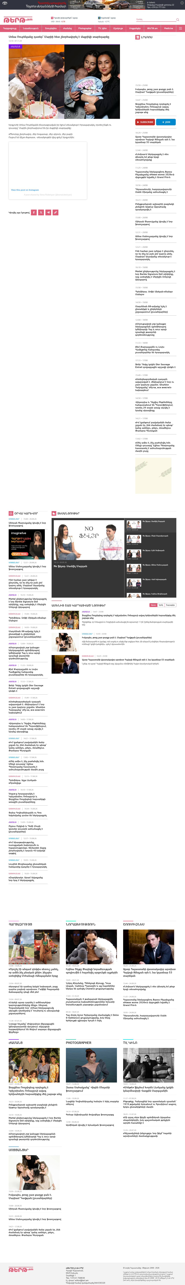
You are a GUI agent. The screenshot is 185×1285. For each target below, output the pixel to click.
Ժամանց (15, 46)
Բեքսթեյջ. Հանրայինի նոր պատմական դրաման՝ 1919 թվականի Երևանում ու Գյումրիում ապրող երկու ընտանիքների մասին (149, 1104)
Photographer (78, 1042)
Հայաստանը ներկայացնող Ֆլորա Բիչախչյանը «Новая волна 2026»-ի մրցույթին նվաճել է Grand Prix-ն (154, 174)
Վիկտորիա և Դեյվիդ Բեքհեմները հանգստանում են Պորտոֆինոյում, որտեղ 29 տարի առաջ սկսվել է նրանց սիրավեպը (154, 406)
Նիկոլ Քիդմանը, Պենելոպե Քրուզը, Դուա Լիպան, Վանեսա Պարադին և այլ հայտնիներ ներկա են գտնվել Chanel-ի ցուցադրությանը (90, 986)
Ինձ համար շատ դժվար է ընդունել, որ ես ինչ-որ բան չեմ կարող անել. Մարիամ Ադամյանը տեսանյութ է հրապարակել (154, 255)
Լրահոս (146, 37)
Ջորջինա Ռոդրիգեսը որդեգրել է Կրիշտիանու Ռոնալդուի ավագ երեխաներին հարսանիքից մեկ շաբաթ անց (153, 108)
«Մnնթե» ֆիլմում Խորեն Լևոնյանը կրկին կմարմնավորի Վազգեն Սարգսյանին (148, 1089)
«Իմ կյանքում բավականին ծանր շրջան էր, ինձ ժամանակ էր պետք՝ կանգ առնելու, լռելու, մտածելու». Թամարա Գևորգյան (154, 426)
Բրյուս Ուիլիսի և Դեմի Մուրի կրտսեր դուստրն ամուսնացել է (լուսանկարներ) (26, 829)
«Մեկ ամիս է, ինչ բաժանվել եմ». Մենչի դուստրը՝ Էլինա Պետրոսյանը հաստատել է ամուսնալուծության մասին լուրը (154, 446)
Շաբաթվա (170, 605)
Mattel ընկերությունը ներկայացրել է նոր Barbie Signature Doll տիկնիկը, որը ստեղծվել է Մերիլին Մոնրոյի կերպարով (155, 275)
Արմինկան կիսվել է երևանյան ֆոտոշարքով (90, 1125)
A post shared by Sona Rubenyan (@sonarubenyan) (48, 195)
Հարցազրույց (20, 924)
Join (167, 122)
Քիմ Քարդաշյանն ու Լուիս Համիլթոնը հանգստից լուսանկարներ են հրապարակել (152, 349)
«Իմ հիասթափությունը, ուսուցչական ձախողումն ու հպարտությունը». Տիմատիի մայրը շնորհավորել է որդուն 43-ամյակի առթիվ (27, 848)
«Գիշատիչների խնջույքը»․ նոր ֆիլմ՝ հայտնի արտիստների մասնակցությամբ (147, 1134)
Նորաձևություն (81, 924)
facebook (34, 212)
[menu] (180, 28)
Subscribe (146, 122)
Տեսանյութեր (68, 513)
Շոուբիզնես (14, 576)
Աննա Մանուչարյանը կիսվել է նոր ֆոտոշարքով (154, 237)
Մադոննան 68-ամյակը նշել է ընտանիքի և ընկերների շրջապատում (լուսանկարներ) (151, 309)
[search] (177, 19)
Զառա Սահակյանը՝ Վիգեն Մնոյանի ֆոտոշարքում (88, 1089)
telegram (48, 212)
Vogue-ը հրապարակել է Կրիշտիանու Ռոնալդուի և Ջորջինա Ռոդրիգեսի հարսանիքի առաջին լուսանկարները (27, 797)
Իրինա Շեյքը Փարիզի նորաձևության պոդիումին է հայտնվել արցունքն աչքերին (92, 971)
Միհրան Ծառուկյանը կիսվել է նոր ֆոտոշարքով (154, 223)
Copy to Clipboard (55, 212)
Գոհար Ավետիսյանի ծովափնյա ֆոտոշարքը (90, 1114)
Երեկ (161, 605)
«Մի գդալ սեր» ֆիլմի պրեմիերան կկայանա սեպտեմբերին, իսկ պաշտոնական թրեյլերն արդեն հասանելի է (146, 1120)
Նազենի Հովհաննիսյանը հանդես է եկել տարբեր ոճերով (92, 1102)
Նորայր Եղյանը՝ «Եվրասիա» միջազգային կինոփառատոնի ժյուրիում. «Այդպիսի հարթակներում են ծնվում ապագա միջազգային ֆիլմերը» (35, 1027)
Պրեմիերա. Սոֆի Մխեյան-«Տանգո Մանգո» (154, 293)
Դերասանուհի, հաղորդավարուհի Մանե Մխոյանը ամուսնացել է (153, 190)
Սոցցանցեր (14, 519)
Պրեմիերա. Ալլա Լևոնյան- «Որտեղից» (23, 781)
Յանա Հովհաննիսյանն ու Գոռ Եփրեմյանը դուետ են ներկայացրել (28, 814)
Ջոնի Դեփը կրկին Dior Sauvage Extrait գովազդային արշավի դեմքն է (155, 365)
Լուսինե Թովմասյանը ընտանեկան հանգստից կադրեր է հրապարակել (28, 865)
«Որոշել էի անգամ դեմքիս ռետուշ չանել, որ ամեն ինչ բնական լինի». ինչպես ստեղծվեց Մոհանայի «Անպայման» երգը (34, 972)
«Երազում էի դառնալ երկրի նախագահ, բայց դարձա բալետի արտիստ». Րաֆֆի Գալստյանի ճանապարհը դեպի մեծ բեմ (34, 989)
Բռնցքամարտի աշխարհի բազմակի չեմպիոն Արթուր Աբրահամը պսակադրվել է (154, 207)
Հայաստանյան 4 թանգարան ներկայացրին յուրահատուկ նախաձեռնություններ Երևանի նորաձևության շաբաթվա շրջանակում (90, 1002)
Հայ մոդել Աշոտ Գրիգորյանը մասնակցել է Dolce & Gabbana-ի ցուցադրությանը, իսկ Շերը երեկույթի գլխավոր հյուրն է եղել (92, 1018)
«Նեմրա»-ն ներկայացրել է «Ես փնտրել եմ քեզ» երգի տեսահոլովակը (152, 157)
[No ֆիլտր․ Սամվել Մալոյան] (89, 540)
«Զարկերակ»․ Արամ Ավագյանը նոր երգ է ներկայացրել (26, 878)
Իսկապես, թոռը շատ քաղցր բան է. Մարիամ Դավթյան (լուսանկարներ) (154, 90)
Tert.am (18, 20)
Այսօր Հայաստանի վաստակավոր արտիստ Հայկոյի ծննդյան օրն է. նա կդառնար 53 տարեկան (155, 139)
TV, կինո (130, 1042)
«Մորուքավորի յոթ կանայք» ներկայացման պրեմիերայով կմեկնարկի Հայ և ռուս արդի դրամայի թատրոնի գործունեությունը (151, 329)
